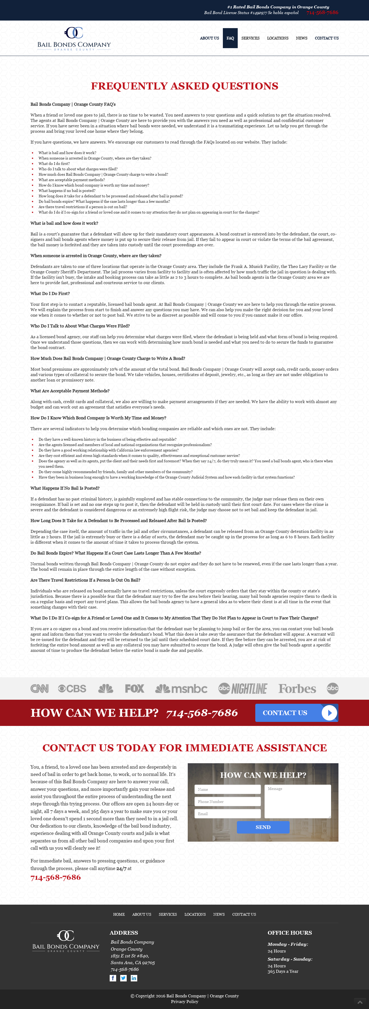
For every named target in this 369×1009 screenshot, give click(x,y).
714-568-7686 (322, 12)
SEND (263, 827)
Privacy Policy (184, 1001)
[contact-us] (296, 713)
